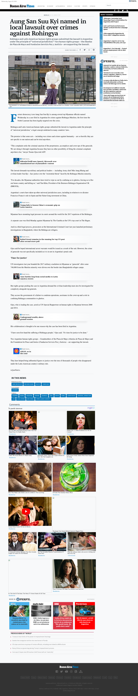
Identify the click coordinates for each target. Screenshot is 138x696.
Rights (57, 395)
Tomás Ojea (46, 384)
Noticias (51, 677)
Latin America (60, 6)
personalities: (16, 382)
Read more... (26, 159)
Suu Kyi (38, 384)
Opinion (92, 6)
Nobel (63, 395)
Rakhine (37, 395)
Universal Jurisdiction (84, 395)
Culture (77, 6)
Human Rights (71, 395)
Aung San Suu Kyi (17, 384)
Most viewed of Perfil (114, 61)
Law (13, 399)
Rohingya (44, 395)
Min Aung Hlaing (29, 384)
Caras (33, 677)
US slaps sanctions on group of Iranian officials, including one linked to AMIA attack (39, 644)
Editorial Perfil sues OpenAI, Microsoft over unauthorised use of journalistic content (38, 162)
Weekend (97, 677)
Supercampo (87, 677)
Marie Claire (42, 677)
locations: (15, 387)
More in (12, 599)
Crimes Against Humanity (43, 399)
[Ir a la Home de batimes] (69, 667)
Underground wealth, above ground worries (31, 318)
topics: (13, 393)
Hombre (68, 677)
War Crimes (30, 399)
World (69, 6)
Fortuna (59, 677)
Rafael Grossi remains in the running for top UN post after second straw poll (42, 240)
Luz (110, 677)
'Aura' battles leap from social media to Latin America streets (39, 278)
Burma (22, 395)
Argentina (41, 6)
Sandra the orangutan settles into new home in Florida (30, 640)
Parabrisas (76, 677)
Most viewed (107, 15)
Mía (115, 677)
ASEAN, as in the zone (25, 352)
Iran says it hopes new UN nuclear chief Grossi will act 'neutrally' (32, 652)
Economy (50, 6)
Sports (84, 6)
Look (104, 677)
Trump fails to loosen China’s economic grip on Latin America (40, 206)
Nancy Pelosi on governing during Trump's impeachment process (33, 648)
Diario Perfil (25, 677)
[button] (93, 57)
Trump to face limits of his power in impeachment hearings (31, 637)
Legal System (21, 399)
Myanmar (15, 390)
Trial (51, 395)
